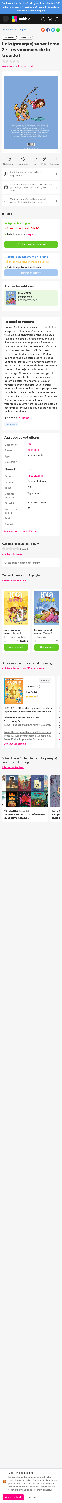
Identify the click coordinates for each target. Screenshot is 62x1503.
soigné (30, 234)
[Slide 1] (24, 149)
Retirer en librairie (31, 272)
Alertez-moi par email (34, 244)
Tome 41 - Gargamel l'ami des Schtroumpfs (27, 732)
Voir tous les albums (14, 580)
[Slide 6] (37, 149)
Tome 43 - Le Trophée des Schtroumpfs (26, 739)
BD (29, 444)
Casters (21, 637)
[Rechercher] (43, 19)
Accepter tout (13, 1497)
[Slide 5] (34, 149)
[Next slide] (54, 112)
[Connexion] (57, 19)
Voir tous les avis (12, 554)
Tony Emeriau (35, 475)
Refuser (32, 1497)
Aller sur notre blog (13, 767)
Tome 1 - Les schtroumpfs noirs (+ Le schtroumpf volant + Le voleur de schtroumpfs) (28, 724)
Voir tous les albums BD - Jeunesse (23, 668)
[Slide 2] (27, 149)
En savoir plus (37, 10)
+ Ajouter (24, 417)
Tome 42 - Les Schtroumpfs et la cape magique (28, 735)
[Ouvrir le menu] (6, 19)
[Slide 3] (29, 149)
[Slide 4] (32, 149)
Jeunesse (33, 449)
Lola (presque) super (15, 29)
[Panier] (50, 19)
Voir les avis (8, 66)
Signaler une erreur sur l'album (20, 530)
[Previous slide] (7, 112)
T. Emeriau (9, 637)
